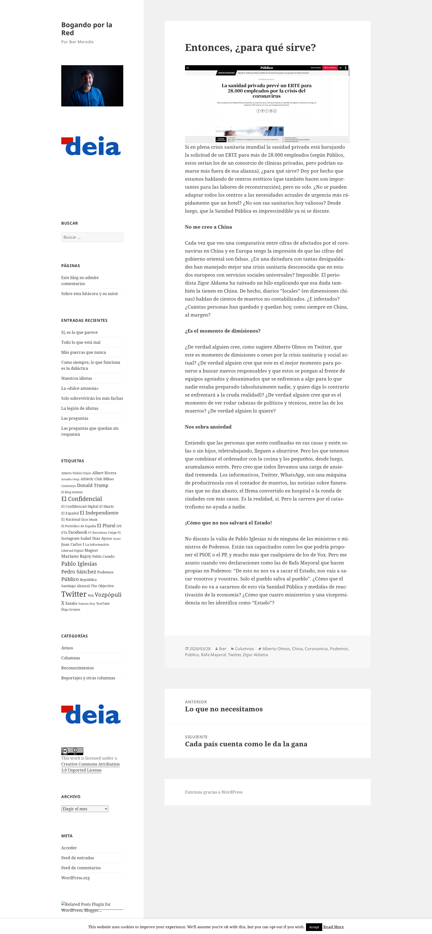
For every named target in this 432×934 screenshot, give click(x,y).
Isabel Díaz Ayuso (96, 538)
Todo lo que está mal (80, 342)
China (297, 648)
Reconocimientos (77, 668)
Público (70, 579)
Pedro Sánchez (78, 571)
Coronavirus (316, 648)
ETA (64, 532)
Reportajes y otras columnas (88, 678)
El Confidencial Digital (79, 506)
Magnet (91, 550)
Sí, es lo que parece (79, 332)
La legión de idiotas (79, 408)
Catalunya (68, 486)
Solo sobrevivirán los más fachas (92, 398)
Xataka (71, 603)
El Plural (106, 525)
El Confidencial (81, 499)
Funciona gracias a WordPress (213, 792)
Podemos (105, 571)
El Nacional (70, 519)
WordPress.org (75, 878)
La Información (97, 544)
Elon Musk (89, 519)
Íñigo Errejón (70, 609)
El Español (70, 513)
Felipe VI (114, 532)
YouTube (103, 603)
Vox (91, 595)
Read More (333, 926)
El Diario (106, 506)
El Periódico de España (78, 526)
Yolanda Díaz (86, 603)
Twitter (74, 594)
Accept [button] (314, 927)
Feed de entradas (77, 858)
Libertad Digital (72, 550)
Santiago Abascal (75, 585)
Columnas (70, 658)
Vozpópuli (108, 594)
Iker (222, 648)
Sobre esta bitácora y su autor (89, 293)
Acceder (69, 848)
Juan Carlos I (72, 544)
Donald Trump (92, 485)
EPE (119, 526)
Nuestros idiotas (76, 378)
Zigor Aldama (255, 654)
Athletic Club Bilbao (97, 478)
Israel (116, 538)
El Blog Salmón (72, 492)
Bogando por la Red (86, 28)
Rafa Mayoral (213, 654)
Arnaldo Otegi (70, 479)
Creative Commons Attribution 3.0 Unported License (90, 767)
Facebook (77, 532)
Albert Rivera (104, 472)
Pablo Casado (103, 556)
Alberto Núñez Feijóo (76, 473)
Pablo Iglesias (79, 563)
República (88, 579)
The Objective (102, 585)
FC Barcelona (97, 532)
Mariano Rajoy (76, 556)
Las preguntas (74, 418)
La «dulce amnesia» (79, 388)
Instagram (70, 538)
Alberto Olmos (276, 648)
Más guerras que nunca (83, 352)
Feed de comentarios (81, 868)
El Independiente (99, 512)
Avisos (67, 648)
